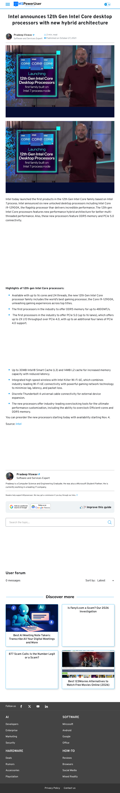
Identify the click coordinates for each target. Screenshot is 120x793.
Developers (12, 724)
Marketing (11, 736)
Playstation (12, 776)
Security (10, 742)
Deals (9, 758)
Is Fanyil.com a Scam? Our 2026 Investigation (88, 609)
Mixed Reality (70, 776)
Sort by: (90, 580)
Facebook (21, 706)
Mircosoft (67, 724)
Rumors (10, 764)
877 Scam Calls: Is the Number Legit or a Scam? (32, 655)
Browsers (67, 764)
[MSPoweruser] (27, 4)
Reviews (67, 758)
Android (66, 730)
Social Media (69, 770)
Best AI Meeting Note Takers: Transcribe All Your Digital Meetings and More (32, 639)
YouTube (38, 706)
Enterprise (12, 730)
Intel (19, 424)
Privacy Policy (52, 788)
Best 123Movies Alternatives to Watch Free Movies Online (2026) (88, 683)
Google (66, 736)
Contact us (69, 788)
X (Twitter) (29, 706)
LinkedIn (46, 706)
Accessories (12, 770)
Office (65, 742)
